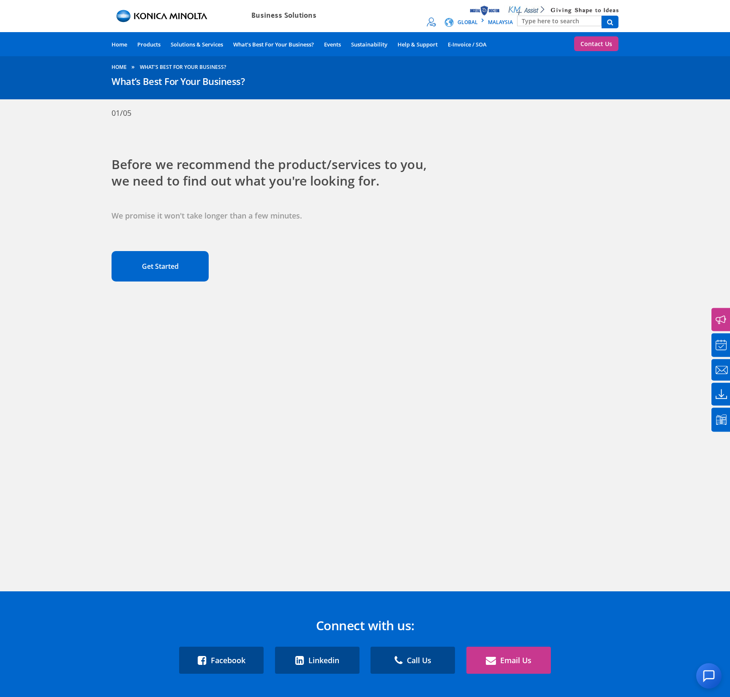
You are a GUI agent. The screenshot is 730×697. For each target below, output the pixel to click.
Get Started (160, 266)
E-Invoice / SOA (467, 44)
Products (149, 44)
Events (332, 44)
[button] (709, 676)
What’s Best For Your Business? (273, 44)
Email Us (514, 660)
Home (119, 44)
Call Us (418, 660)
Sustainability (369, 44)
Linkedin (322, 660)
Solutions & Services (197, 44)
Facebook (227, 660)
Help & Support (418, 44)
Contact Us (596, 44)
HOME (120, 67)
